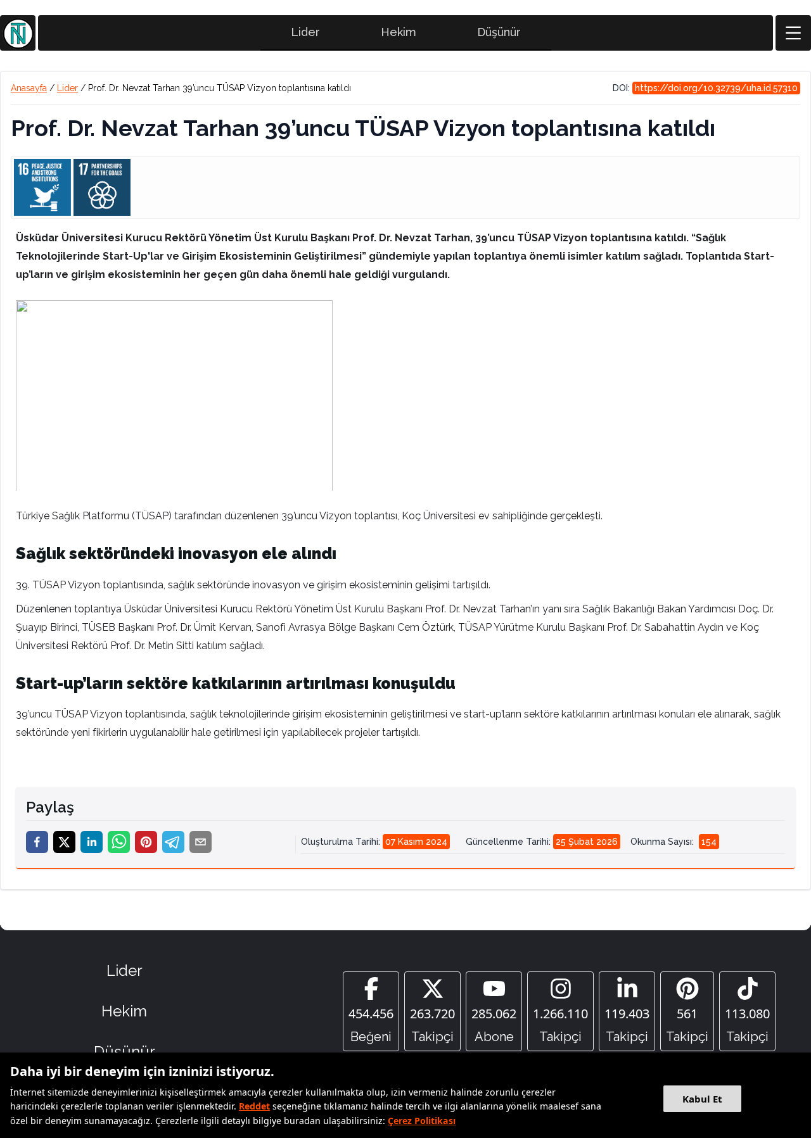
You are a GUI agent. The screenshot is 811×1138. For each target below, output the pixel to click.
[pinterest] (146, 842)
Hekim (398, 32)
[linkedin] (91, 842)
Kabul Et (702, 1098)
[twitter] (64, 842)
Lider (305, 32)
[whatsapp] (119, 842)
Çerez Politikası (422, 1121)
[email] (200, 842)
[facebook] (37, 842)
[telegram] (173, 842)
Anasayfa (29, 88)
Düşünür (499, 32)
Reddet (254, 1106)
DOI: (705, 88)
